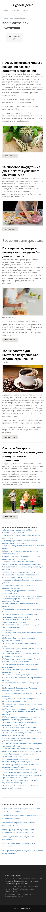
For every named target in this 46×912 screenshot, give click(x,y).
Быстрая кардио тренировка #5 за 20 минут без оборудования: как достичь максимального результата (23, 711)
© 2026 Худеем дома (13, 876)
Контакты (9, 881)
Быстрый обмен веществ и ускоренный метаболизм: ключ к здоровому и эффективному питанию (22, 677)
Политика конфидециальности (17, 883)
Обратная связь (11, 891)
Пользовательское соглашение (27, 881)
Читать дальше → (10, 156)
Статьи (25, 10)
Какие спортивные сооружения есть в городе (23, 596)
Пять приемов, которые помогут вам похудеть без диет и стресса (21, 252)
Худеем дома (23, 5)
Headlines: (9, 630)
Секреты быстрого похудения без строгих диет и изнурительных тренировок (22, 454)
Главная (5, 10)
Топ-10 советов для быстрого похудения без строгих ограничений (20, 355)
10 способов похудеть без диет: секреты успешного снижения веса (21, 171)
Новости (15, 10)
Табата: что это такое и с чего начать (19, 572)
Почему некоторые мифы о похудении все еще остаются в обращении (22, 66)
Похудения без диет (14, 37)
